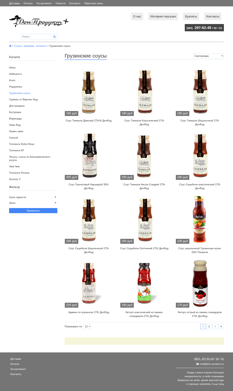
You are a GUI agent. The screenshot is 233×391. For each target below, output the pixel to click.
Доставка (14, 3)
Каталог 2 (15, 179)
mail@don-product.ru (211, 363)
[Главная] (10, 46)
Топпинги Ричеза (19, 172)
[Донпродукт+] (42, 21)
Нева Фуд (15, 124)
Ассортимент (44, 3)
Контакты (74, 3)
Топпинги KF (16, 150)
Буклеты (191, 16)
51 (220, 28)
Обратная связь (93, 3)
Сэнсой (13, 137)
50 (215, 28)
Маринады (15, 118)
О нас (137, 16)
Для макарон (17, 105)
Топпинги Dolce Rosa (21, 144)
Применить (33, 210)
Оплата (28, 3)
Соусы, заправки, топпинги (30, 46)
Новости (61, 3)
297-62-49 (199, 28)
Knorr (12, 80)
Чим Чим (14, 166)
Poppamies (15, 86)
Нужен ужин (16, 131)
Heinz (12, 67)
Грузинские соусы (19, 93)
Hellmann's (15, 73)
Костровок (15, 112)
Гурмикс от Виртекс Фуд (23, 99)
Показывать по (73, 326)
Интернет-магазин (163, 16)
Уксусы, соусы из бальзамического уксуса (29, 158)
